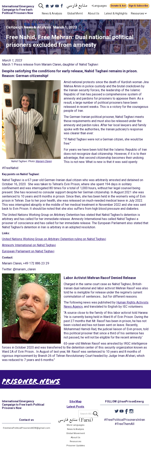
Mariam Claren (44, 161)
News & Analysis (52, 13)
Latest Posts (75, 406)
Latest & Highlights (115, 13)
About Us (93, 13)
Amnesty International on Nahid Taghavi (29, 245)
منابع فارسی (77, 6)
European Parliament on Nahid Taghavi (28, 251)
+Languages (99, 5)
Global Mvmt (75, 13)
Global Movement (75, 433)
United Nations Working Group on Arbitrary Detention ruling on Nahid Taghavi (54, 239)
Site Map (75, 401)
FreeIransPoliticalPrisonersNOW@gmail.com (26, 428)
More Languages (75, 425)
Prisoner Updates (75, 445)
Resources (75, 441)
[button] (137, 13)
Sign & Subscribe (138, 5)
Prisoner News (31, 382)
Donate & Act (118, 5)
